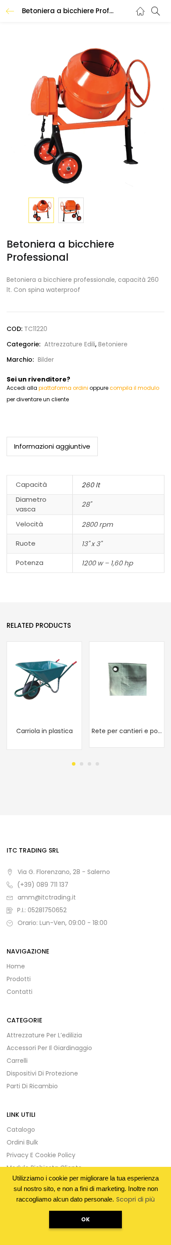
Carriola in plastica (44, 731)
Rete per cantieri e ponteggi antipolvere (127, 731)
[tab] (52, 446)
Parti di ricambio (32, 1086)
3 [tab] (89, 764)
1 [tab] (73, 764)
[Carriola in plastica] (44, 678)
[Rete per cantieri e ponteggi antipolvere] (126, 678)
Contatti (19, 991)
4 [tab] (97, 764)
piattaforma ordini (63, 388)
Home (16, 966)
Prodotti (19, 979)
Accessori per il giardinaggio (49, 1047)
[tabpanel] (44, 695)
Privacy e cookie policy (41, 1155)
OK (85, 1219)
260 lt (91, 484)
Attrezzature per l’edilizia (44, 1035)
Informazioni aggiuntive (52, 446)
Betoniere (113, 344)
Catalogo (21, 1129)
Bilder (46, 359)
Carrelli (17, 1060)
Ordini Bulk (22, 1142)
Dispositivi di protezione (42, 1073)
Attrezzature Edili (69, 344)
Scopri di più (135, 1199)
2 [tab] (81, 764)
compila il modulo (134, 388)
